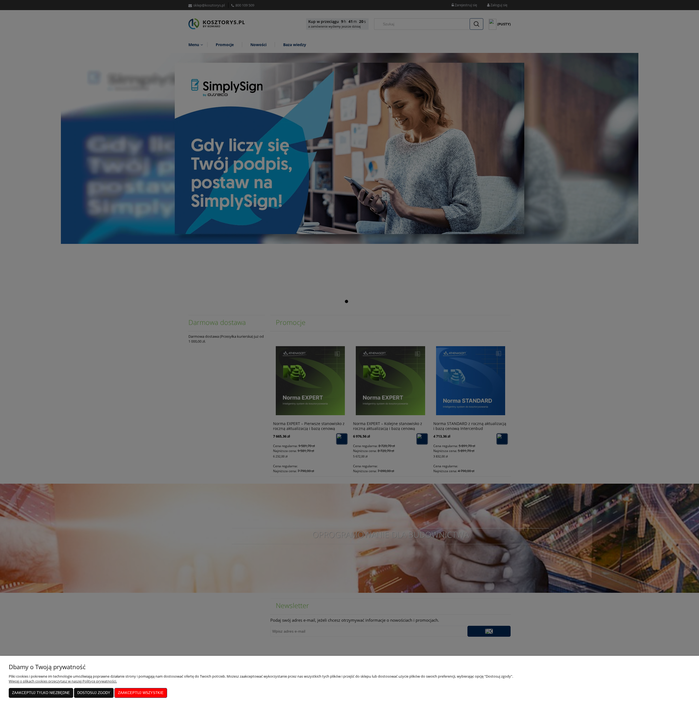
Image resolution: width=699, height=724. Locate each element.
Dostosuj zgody (93, 693)
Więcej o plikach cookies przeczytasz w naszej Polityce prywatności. (63, 681)
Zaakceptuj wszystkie (141, 693)
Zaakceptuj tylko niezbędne (41, 693)
